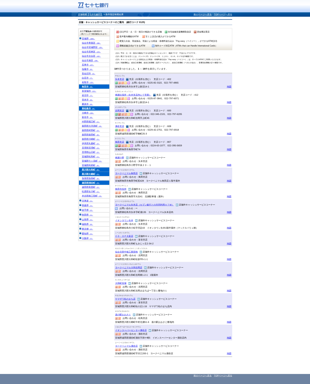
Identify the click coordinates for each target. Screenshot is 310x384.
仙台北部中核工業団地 (126, 251)
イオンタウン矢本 (124, 220)
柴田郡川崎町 (91, 139)
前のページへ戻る (203, 14)
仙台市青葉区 (91, 43)
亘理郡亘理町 (91, 147)
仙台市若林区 (91, 51)
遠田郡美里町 (91, 187)
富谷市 (87, 117)
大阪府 (87, 238)
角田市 (87, 86)
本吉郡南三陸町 (92, 196)
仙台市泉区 (90, 60)
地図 (229, 86)
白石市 (87, 78)
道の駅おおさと (123, 314)
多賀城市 (89, 91)
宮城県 (88, 38)
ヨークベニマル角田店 (126, 173)
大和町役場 (120, 283)
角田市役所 (120, 189)
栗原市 (87, 104)
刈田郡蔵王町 (91, 121)
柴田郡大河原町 (92, 126)
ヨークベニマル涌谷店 (126, 346)
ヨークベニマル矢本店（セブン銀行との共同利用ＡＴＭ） (144, 204)
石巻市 (88, 64)
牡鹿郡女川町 (91, 191)
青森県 (87, 205)
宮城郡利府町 (91, 165)
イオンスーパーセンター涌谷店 (131, 330)
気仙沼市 (88, 73)
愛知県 (87, 233)
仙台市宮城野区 (92, 47)
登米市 (87, 99)
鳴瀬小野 (119, 157)
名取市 (88, 82)
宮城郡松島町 (91, 156)
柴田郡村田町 (91, 130)
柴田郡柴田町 (91, 134)
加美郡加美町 (91, 178)
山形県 (87, 219)
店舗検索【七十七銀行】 (90, 14)
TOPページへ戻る (223, 14)
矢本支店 (119, 79)
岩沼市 (87, 95)
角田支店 (119, 142)
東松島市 (88, 108)
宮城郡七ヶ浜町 (92, 161)
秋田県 (87, 214)
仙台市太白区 (91, 56)
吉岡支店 (119, 110)
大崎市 (88, 112)
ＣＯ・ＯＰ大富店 (124, 236)
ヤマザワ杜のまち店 (125, 299)
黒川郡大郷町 (91, 174)
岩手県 (87, 210)
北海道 (87, 200)
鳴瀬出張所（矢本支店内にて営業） (133, 95)
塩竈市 (87, 69)
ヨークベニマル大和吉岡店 (128, 267)
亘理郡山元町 (91, 152)
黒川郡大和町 (91, 169)
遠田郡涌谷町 (91, 182)
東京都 (87, 229)
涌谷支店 (119, 126)
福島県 (87, 224)
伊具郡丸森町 (91, 143)
